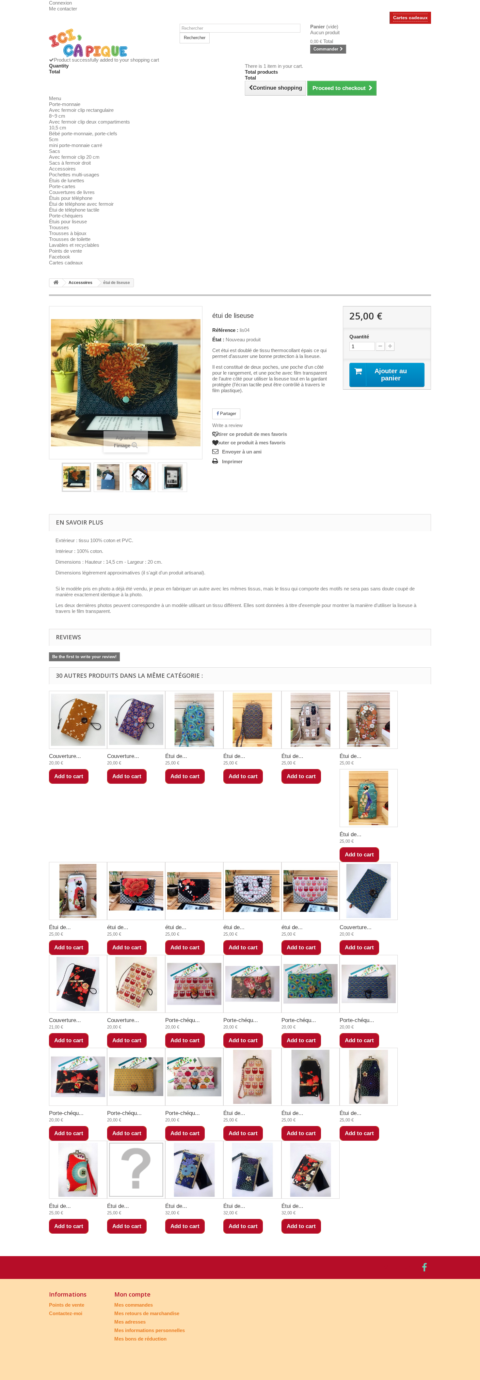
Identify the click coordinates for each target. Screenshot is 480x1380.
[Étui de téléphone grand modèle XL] (194, 1170)
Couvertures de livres (72, 192)
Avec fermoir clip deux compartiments (89, 122)
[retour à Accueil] (56, 283)
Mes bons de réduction (140, 1339)
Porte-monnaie (64, 104)
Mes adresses (130, 1322)
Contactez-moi (65, 1313)
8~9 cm (57, 116)
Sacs (54, 151)
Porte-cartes (62, 186)
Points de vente (65, 251)
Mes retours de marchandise (146, 1313)
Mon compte (132, 1294)
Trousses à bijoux (68, 233)
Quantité (359, 336)
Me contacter (63, 8)
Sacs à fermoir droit (70, 163)
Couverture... (65, 756)
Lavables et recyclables (74, 245)
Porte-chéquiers (66, 215)
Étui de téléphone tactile (74, 210)
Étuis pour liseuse (68, 221)
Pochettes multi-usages (74, 174)
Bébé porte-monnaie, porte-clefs (83, 133)
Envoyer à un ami (242, 451)
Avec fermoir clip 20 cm (74, 157)
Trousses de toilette (69, 239)
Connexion (60, 3)
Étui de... (176, 756)
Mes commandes (133, 1305)
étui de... (117, 927)
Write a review (227, 425)
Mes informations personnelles (149, 1330)
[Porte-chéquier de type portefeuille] (194, 984)
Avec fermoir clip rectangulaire (81, 110)
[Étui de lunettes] (194, 720)
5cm (53, 139)
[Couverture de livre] (78, 720)
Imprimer (232, 461)
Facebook (59, 257)
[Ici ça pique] (109, 43)
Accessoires (62, 168)
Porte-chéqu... (182, 1020)
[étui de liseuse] (76, 477)
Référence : (225, 330)
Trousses (59, 227)
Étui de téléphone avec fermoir (81, 204)
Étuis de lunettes (66, 180)
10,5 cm (57, 127)
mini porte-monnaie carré (75, 145)
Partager (227, 413)
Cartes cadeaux (410, 17)
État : (218, 339)
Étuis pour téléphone (70, 198)
